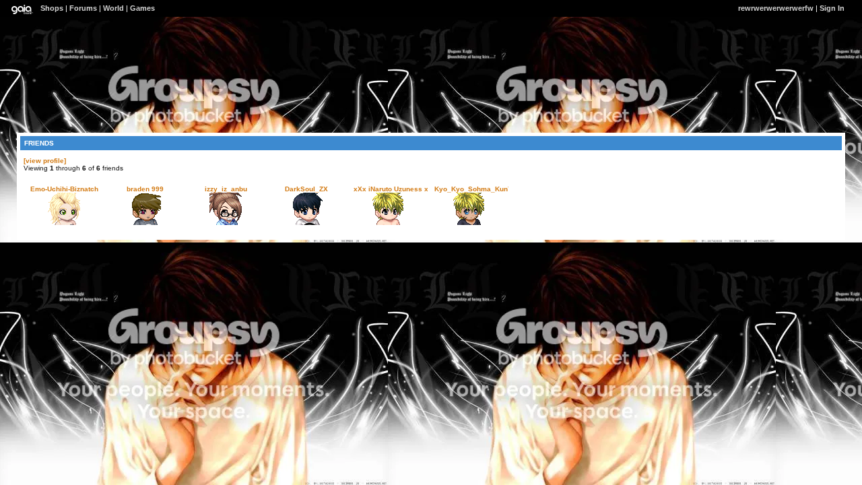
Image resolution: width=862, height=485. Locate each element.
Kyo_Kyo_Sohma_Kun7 (473, 189)
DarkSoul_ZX (306, 189)
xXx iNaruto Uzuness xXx (395, 189)
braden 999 (145, 189)
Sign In (832, 8)
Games (142, 8)
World (113, 8)
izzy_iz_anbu (226, 189)
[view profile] (45, 160)
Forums (83, 8)
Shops (51, 8)
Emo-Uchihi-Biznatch (64, 189)
